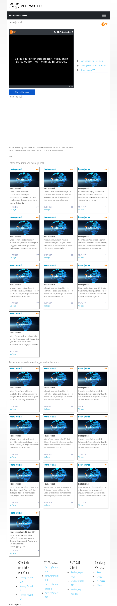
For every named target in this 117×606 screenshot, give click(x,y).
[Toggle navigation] (104, 15)
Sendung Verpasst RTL (51, 569)
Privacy (99, 585)
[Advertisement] (41, 120)
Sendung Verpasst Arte (26, 597)
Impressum (101, 581)
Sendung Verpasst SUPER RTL (51, 586)
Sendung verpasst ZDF (88, 70)
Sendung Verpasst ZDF (26, 588)
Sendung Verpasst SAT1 (77, 583)
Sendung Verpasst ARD (26, 579)
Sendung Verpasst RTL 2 (51, 578)
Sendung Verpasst (18, 15)
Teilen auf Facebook (22, 92)
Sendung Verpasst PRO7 (77, 574)
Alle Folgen (13, 209)
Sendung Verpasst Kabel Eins (77, 591)
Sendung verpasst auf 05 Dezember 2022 (94, 65)
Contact (99, 576)
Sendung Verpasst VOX (51, 595)
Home (99, 572)
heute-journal (15, 22)
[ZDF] (104, 24)
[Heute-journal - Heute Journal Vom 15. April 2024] (24, 523)
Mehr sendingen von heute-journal (92, 61)
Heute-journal (16, 169)
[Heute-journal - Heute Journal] (24, 179)
